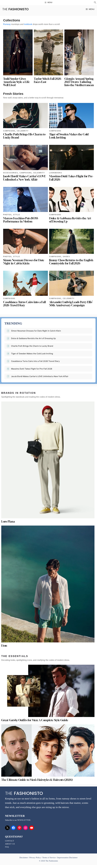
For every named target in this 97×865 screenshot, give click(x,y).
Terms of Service (49, 858)
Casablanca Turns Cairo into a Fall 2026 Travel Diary (24, 303)
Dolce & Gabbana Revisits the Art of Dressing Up (70, 220)
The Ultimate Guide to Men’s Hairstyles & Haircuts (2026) (36, 779)
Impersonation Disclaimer (67, 858)
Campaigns (9, 131)
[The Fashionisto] (15, 9)
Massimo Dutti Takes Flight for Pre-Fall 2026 (71, 178)
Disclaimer (23, 858)
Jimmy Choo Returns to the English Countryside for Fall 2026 (71, 262)
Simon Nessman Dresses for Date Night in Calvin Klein (23, 262)
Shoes (66, 257)
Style (16, 215)
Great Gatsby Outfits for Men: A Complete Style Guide (34, 720)
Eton (4, 645)
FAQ (7, 847)
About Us (10, 844)
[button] (95, 2)
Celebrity (22, 131)
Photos (7, 215)
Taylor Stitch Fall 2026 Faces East (47, 80)
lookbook (28, 24)
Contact (9, 841)
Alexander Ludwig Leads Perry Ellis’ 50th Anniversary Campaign (71, 303)
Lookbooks (55, 173)
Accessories (10, 173)
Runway (7, 24)
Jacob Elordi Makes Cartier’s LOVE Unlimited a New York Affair (24, 178)
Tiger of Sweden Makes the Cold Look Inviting (69, 136)
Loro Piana (8, 521)
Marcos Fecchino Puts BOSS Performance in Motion (20, 220)
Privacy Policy (35, 858)
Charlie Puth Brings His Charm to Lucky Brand (24, 136)
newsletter (23, 820)
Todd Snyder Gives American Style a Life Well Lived (16, 82)
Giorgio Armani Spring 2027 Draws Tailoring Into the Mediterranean (79, 82)
